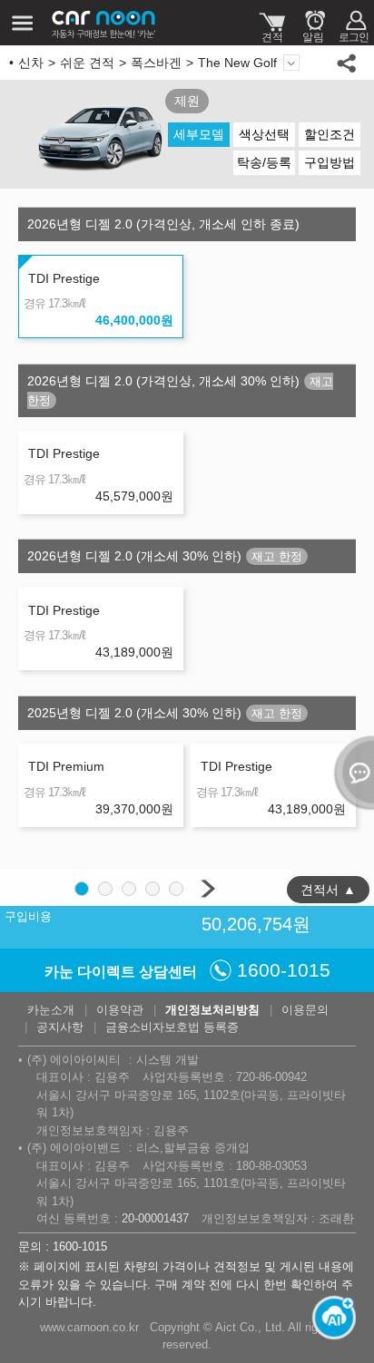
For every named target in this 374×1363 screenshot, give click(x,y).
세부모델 (198, 134)
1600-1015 (283, 969)
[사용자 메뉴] (353, 22)
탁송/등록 (264, 162)
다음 (207, 888)
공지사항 (60, 1027)
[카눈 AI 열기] (328, 1317)
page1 (81, 888)
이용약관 (119, 1010)
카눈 (104, 22)
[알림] (312, 22)
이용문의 (305, 1010)
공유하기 (346, 62)
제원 (187, 100)
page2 (105, 888)
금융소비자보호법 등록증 (172, 1027)
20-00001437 (155, 1218)
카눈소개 (50, 1010)
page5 (176, 888)
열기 (351, 772)
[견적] (271, 22)
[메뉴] (22, 22)
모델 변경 (291, 62)
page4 (152, 888)
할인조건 (329, 134)
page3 (129, 888)
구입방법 (329, 162)
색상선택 (264, 134)
